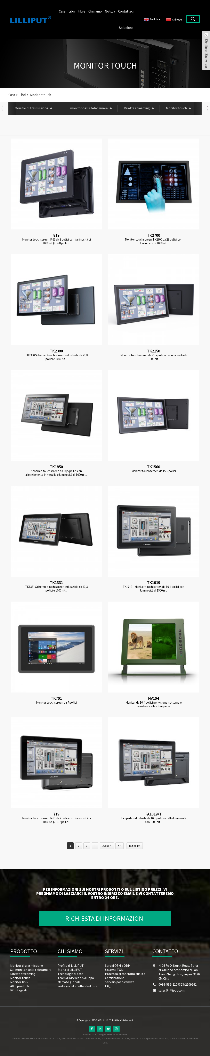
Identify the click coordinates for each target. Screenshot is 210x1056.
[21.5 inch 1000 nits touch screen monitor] (153, 299)
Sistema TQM (114, 970)
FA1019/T (153, 813)
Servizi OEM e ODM (117, 965)
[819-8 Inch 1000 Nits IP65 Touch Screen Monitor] (56, 184)
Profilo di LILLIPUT (71, 965)
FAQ (108, 986)
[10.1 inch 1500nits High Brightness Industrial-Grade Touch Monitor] (153, 762)
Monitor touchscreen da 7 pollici (56, 702)
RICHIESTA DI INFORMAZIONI (105, 918)
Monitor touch (105, 65)
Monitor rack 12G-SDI (49, 1038)
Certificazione (114, 978)
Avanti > (107, 845)
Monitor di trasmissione (31, 108)
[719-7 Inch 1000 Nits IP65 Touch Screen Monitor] (56, 762)
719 (56, 813)
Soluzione (126, 27)
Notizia (110, 11)
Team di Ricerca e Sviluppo (76, 978)
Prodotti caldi (90, 1034)
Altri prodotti (19, 986)
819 (56, 235)
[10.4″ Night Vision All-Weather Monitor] (153, 647)
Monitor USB (19, 982)
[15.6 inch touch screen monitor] (153, 415)
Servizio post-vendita (119, 982)
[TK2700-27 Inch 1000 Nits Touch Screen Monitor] (153, 184)
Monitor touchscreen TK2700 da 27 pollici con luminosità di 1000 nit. (153, 241)
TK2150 (153, 350)
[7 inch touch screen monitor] (56, 647)
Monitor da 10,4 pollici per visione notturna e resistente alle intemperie (154, 704)
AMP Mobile (121, 1034)
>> (119, 845)
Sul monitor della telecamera (86, 108)
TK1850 (56, 466)
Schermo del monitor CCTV (115, 1038)
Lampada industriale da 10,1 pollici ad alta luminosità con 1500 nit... (153, 820)
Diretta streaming (137, 108)
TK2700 (153, 235)
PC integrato (19, 990)
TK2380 (56, 350)
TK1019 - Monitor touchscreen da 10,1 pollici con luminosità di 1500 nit (153, 588)
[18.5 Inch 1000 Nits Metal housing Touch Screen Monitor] (56, 415)
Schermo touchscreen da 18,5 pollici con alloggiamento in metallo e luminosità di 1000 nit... (56, 473)
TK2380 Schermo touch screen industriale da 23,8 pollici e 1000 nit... (56, 357)
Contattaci (126, 11)
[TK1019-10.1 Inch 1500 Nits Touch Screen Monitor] (153, 531)
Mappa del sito (106, 1034)
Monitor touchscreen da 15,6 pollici (153, 471)
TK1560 (153, 466)
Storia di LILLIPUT (70, 970)
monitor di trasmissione (24, 1038)
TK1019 (153, 582)
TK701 (56, 698)
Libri (71, 11)
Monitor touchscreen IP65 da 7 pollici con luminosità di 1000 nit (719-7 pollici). (56, 820)
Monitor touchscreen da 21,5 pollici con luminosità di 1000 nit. (153, 357)
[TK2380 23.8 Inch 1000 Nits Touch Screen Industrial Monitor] (56, 299)
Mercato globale (69, 982)
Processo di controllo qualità (125, 974)
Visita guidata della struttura (77, 986)
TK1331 (56, 582)
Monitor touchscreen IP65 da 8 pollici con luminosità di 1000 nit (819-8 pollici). (56, 241)
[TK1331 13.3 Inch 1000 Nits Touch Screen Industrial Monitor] (56, 531)
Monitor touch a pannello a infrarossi (149, 1038)
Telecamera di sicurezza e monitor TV (80, 1038)
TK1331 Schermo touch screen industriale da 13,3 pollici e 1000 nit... (56, 588)
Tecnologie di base (70, 974)
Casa (62, 11)
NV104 (153, 698)
